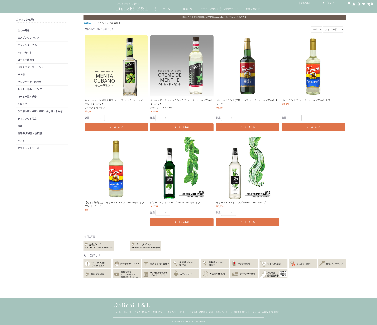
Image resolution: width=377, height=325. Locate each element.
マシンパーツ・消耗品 (29, 82)
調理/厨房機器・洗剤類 (30, 133)
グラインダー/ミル (27, 45)
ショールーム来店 (260, 312)
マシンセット (25, 52)
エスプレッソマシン (28, 37)
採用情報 (275, 312)
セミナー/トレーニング (30, 89)
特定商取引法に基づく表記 (201, 312)
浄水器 (21, 74)
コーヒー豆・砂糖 (27, 96)
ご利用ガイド (231, 9)
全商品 (87, 23)
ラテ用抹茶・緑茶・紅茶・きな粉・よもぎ (40, 111)
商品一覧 (188, 9)
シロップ (22, 104)
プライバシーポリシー (177, 312)
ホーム (166, 9)
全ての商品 (23, 30)
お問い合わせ (253, 9)
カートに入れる (116, 127)
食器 (20, 126)
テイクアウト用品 (27, 118)
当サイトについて (209, 9)
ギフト (21, 140)
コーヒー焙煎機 (26, 60)
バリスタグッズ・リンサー (32, 67)
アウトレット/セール (28, 148)
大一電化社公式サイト (239, 312)
